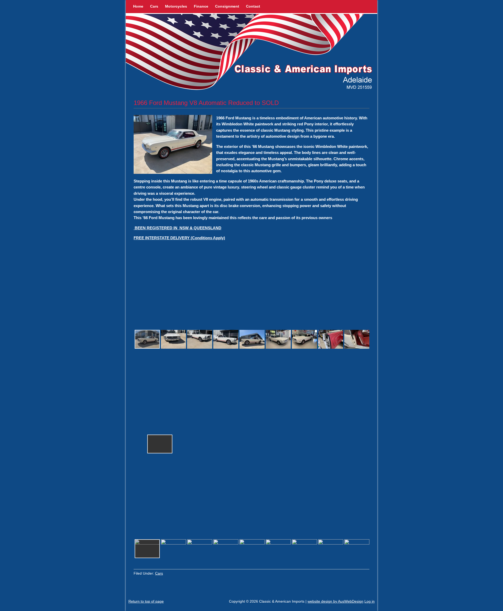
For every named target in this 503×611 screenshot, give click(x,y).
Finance (201, 6)
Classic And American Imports (251, 53)
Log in (369, 601)
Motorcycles (176, 6)
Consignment (227, 6)
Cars (154, 6)
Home (138, 6)
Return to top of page (146, 601)
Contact (253, 6)
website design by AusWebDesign (335, 601)
